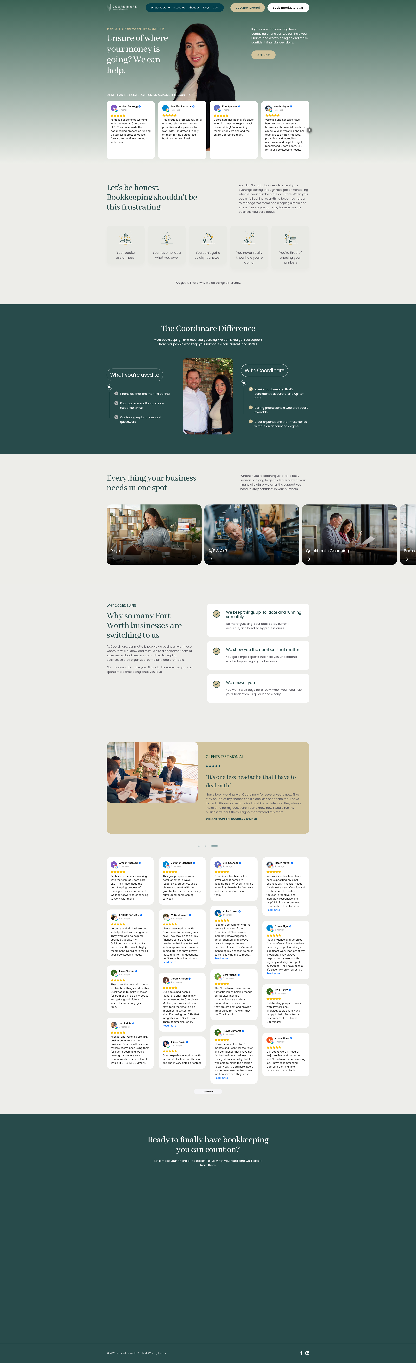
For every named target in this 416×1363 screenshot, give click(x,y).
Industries (179, 7)
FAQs (206, 7)
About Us (193, 7)
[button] (106, 130)
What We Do (158, 7)
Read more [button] (273, 909)
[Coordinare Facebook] (301, 1353)
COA (216, 7)
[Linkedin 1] (307, 1353)
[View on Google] (114, 108)
